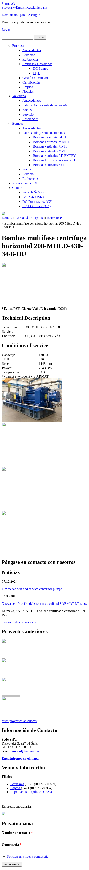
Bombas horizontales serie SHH (54, 160)
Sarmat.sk (8, 3)
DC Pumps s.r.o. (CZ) (37, 201)
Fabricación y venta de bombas (43, 133)
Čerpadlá (22, 218)
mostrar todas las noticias (19, 622)
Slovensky (9, 7)
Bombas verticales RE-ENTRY (54, 156)
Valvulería (19, 96)
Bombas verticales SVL (49, 165)
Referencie (54, 218)
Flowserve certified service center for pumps (32, 589)
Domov (7, 218)
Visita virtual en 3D (25, 183)
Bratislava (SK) (33, 197)
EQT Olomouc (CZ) (36, 206)
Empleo (27, 87)
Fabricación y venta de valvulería (45, 105)
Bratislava (17, 784)
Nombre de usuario (17, 833)
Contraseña (11, 844)
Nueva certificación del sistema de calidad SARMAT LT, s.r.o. (44, 603)
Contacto (18, 188)
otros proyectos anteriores (19, 721)
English (21, 7)
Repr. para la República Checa (31, 792)
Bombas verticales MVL (49, 151)
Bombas (17, 123)
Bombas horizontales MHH (51, 142)
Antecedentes (31, 50)
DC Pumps (40, 68)
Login (6, 29)
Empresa (18, 45)
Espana (42, 7)
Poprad (15, 788)
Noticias (28, 91)
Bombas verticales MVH (50, 146)
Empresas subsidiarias (37, 64)
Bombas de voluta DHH (49, 137)
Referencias (30, 59)
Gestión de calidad (35, 78)
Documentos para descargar (21, 15)
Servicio (28, 114)
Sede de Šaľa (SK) (35, 192)
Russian (31, 7)
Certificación (31, 82)
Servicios (28, 55)
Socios (27, 110)
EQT (36, 73)
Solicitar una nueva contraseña (27, 856)
